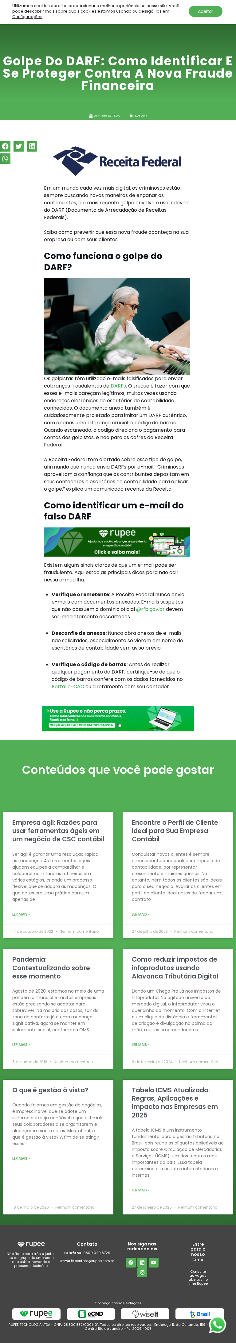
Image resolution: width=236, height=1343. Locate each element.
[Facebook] (131, 1263)
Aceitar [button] (205, 11)
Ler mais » (21, 914)
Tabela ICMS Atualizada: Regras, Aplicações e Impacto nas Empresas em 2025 (175, 1103)
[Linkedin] (142, 1263)
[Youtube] (154, 1263)
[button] (5, 146)
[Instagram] (142, 1272)
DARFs (118, 385)
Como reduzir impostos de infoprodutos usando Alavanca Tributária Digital (175, 968)
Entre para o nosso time (198, 1252)
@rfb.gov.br (150, 609)
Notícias (141, 116)
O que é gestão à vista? (50, 1090)
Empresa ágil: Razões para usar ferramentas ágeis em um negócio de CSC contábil (58, 831)
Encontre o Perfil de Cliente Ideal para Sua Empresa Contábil (175, 831)
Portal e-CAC (68, 686)
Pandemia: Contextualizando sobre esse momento (51, 968)
